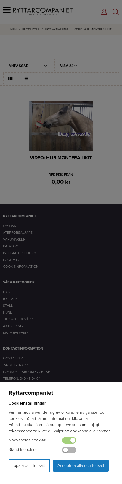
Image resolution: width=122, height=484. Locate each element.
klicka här (80, 418)
